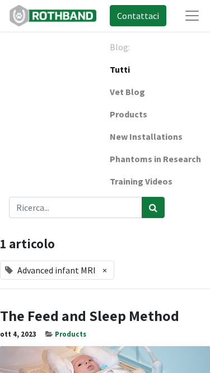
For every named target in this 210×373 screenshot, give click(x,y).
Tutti (120, 69)
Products (70, 333)
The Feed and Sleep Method (89, 315)
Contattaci (138, 15)
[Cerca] (153, 207)
